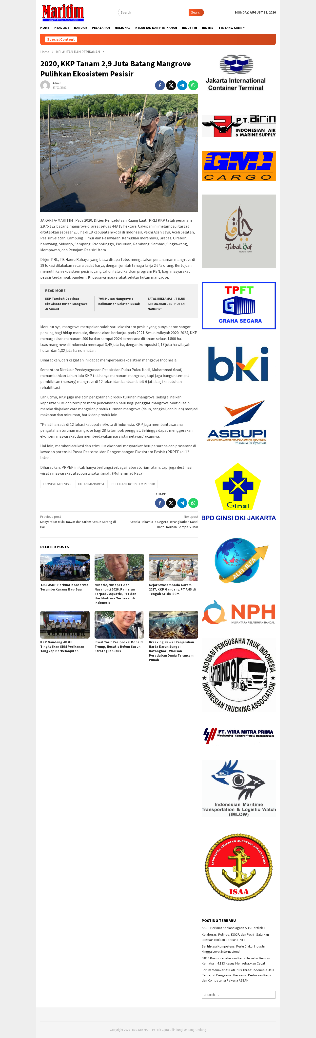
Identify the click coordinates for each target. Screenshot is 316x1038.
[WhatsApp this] (193, 85)
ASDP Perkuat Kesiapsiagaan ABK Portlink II (233, 928)
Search (196, 12)
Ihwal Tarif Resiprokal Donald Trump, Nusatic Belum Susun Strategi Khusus (119, 646)
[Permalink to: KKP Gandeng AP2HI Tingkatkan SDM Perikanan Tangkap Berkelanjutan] (65, 625)
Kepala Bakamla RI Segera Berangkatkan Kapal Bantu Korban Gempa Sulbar (164, 521)
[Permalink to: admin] (45, 85)
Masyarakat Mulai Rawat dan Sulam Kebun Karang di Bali (78, 521)
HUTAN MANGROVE (91, 484)
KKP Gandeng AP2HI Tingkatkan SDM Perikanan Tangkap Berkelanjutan (62, 646)
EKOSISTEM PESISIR (57, 484)
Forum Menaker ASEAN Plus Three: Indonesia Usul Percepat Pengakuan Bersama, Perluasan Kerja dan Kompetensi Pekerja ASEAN (238, 975)
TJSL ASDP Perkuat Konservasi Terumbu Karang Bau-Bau (64, 587)
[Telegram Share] (182, 85)
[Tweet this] (171, 85)
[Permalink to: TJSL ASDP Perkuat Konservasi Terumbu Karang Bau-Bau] (65, 567)
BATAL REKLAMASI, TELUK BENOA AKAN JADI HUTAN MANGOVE (166, 304)
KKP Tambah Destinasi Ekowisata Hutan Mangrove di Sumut (66, 304)
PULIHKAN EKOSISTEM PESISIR (133, 484)
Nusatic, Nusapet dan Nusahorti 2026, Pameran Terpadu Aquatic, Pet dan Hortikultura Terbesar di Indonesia (115, 594)
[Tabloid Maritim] (62, 12)
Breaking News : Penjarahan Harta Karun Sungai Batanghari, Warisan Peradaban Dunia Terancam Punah (171, 651)
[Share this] (160, 85)
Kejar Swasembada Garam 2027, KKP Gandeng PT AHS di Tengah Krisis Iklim (172, 589)
